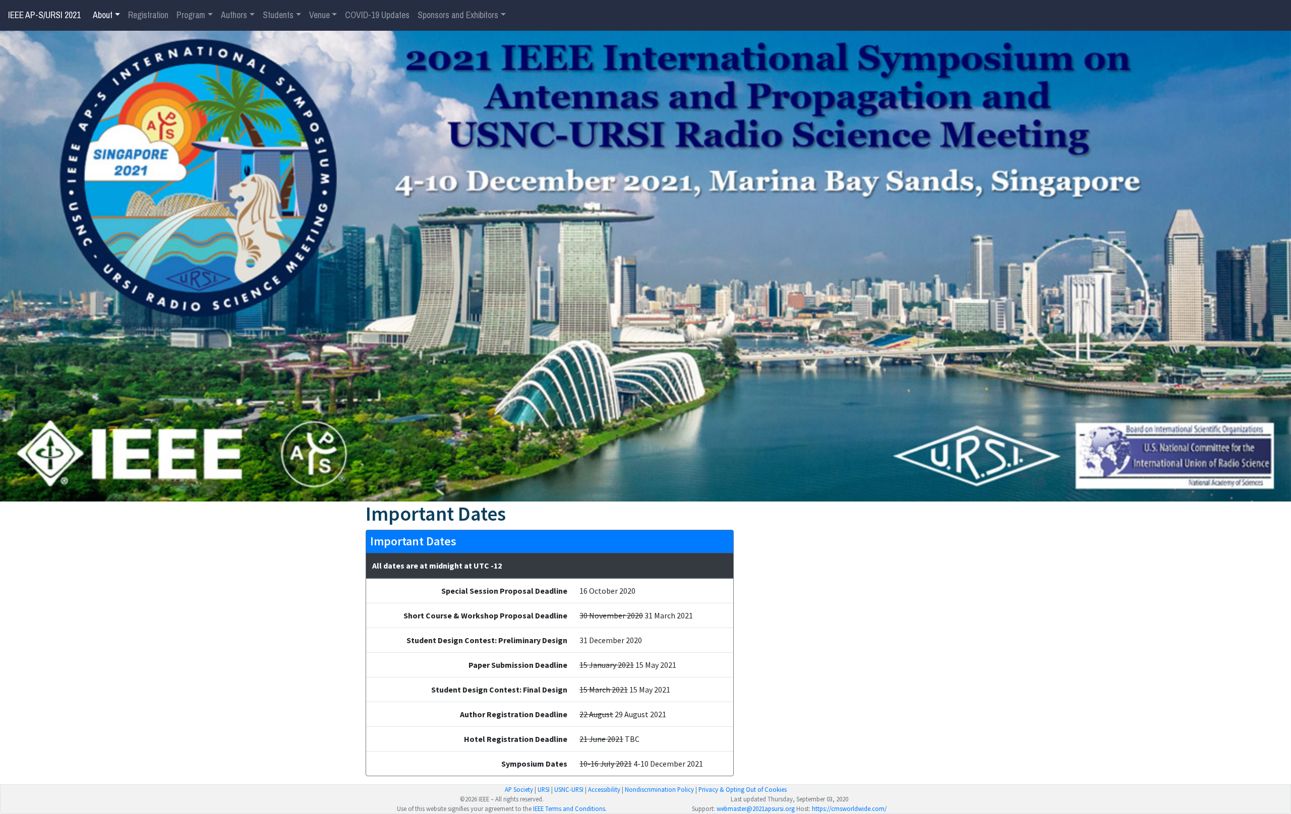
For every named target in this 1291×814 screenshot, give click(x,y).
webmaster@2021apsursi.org (756, 808)
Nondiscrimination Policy (659, 789)
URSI (544, 789)
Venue (319, 15)
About (102, 15)
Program (191, 15)
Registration (148, 15)
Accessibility (604, 789)
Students (278, 15)
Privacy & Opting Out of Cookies (742, 789)
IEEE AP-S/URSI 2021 (44, 15)
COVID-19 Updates (377, 15)
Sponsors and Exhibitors (458, 15)
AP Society (519, 789)
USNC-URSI (568, 789)
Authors (234, 15)
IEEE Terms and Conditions (569, 808)
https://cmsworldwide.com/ (849, 808)
